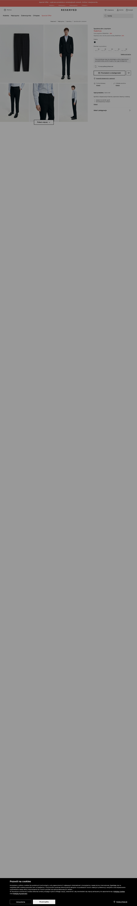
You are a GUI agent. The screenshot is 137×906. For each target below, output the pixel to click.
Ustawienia (20, 902)
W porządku (44, 902)
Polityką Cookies (119, 891)
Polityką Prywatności (20, 893)
